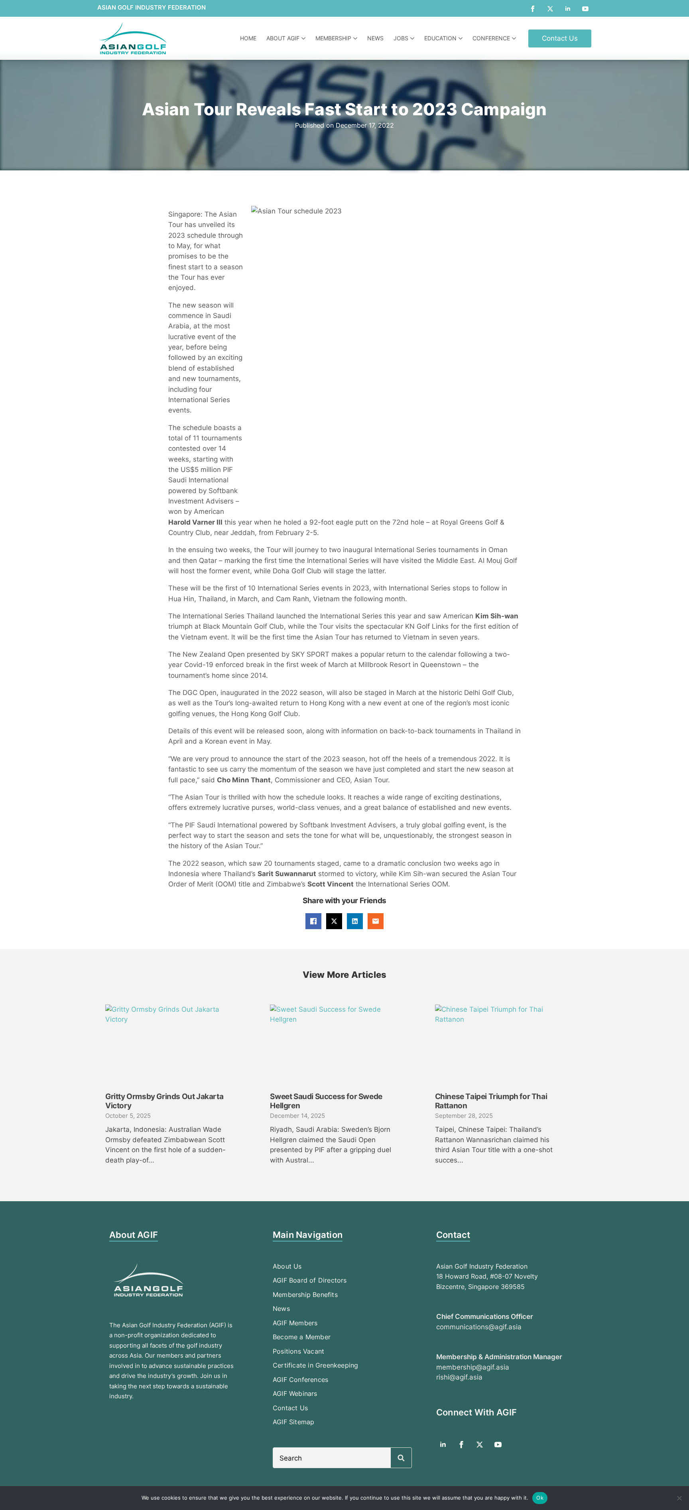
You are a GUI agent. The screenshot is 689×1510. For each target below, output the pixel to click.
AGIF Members (295, 1323)
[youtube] (585, 8)
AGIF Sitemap (293, 1422)
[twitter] (550, 8)
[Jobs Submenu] (413, 38)
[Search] (401, 1458)
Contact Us (290, 1408)
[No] (679, 1498)
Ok (539, 1497)
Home (248, 38)
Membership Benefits (305, 1295)
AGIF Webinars (295, 1393)
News (375, 38)
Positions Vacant (298, 1351)
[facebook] (532, 8)
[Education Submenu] (462, 38)
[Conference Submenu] (515, 38)
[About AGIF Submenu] (304, 38)
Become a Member (302, 1337)
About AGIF (282, 38)
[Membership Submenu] (356, 38)
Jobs (401, 38)
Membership (333, 38)
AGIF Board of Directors (310, 1280)
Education (440, 38)
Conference (491, 38)
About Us (287, 1266)
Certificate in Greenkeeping (315, 1365)
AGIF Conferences (300, 1380)
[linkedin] (567, 8)
